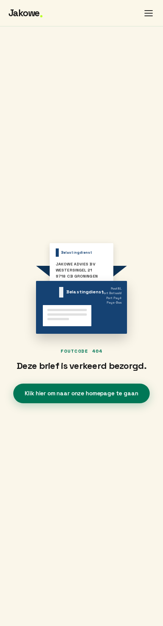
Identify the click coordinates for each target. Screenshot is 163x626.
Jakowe (25, 13)
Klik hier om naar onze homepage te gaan (81, 393)
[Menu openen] (148, 13)
